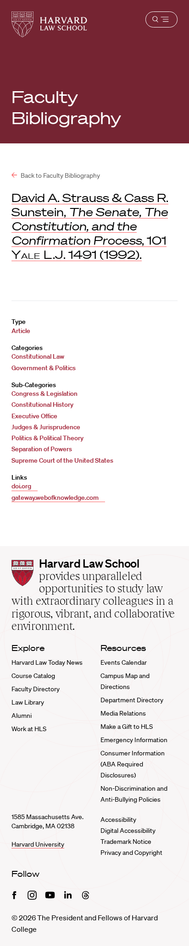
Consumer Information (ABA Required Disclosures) (132, 764)
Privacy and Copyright (131, 852)
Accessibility (118, 819)
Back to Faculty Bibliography (59, 175)
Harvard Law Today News (47, 662)
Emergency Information (133, 740)
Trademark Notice (125, 841)
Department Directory (131, 700)
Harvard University (37, 844)
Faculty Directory (35, 689)
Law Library (27, 702)
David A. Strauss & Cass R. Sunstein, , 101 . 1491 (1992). (89, 226)
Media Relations (123, 713)
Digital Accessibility (128, 830)
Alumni (21, 715)
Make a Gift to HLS (126, 726)
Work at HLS (28, 729)
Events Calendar (123, 662)
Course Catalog (33, 676)
